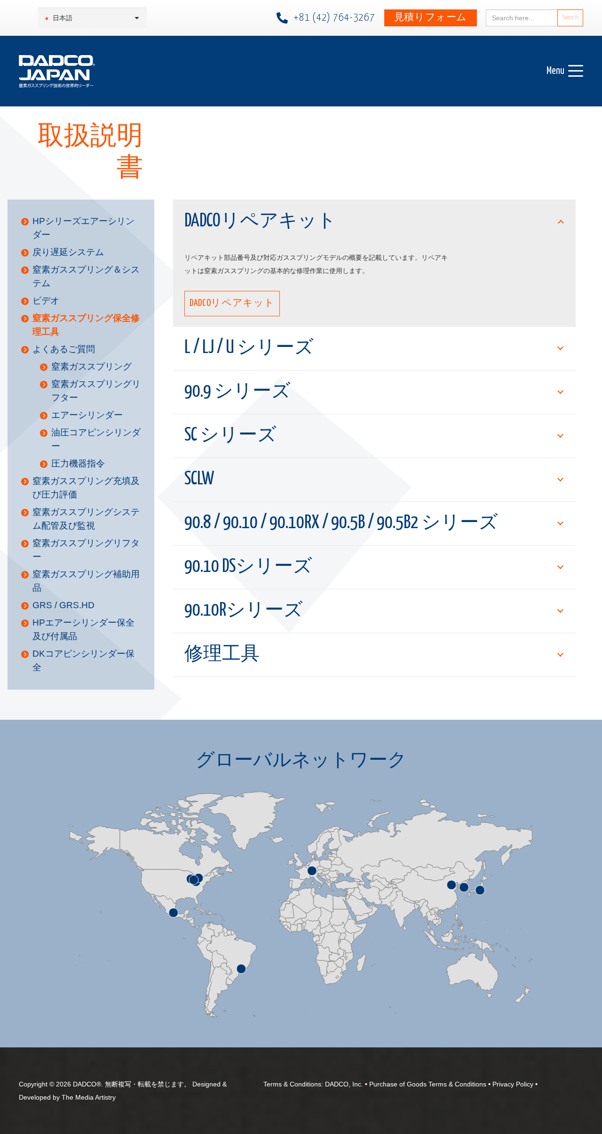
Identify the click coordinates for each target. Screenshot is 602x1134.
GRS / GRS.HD (63, 605)
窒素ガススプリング (91, 366)
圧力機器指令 (78, 463)
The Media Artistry (89, 1097)
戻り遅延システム (68, 252)
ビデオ (45, 301)
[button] (564, 71)
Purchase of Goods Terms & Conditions (427, 1084)
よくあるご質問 (63, 349)
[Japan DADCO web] (57, 71)
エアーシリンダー (87, 415)
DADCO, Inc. (344, 1084)
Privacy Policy (512, 1084)
